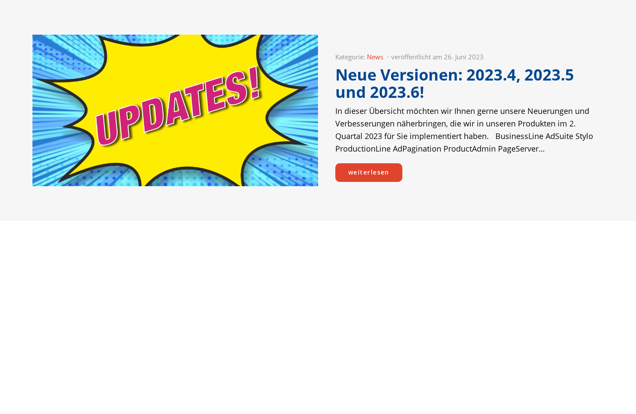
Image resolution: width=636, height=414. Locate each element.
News (375, 56)
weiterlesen (368, 172)
